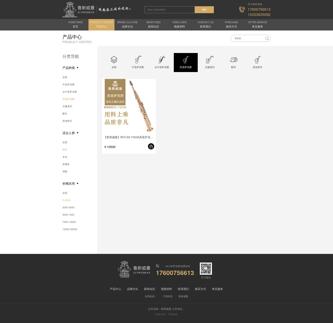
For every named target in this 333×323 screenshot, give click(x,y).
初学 (64, 149)
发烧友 (66, 164)
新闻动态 (149, 289)
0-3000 (66, 200)
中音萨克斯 (68, 84)
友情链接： (151, 296)
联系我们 (183, 289)
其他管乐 (67, 120)
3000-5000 (68, 207)
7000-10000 (69, 222)
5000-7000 (68, 214)
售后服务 (217, 289)
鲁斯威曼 (183, 296)
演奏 (64, 171)
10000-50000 (69, 229)
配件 (64, 113)
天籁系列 (67, 106)
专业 (64, 156)
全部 (64, 77)
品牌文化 (132, 289)
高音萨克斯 (68, 99)
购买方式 (200, 289)
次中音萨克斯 (69, 91)
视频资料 (166, 289)
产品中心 (115, 289)
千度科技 (168, 296)
